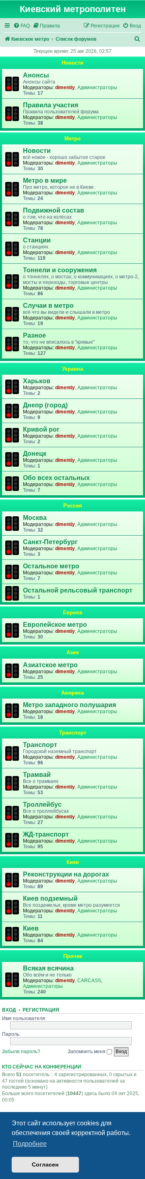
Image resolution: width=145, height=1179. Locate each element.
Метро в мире (45, 180)
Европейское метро (55, 624)
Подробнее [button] (30, 1143)
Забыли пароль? (21, 1051)
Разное (34, 335)
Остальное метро (51, 566)
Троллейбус (42, 804)
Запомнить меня (87, 1051)
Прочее (72, 956)
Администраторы (97, 87)
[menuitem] (21, 26)
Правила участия (50, 105)
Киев (72, 862)
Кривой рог (41, 429)
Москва (35, 517)
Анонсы (36, 75)
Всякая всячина (48, 968)
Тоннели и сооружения (60, 270)
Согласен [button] (45, 1164)
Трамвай (37, 774)
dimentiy (65, 87)
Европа (72, 612)
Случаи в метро (48, 305)
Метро (72, 139)
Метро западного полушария (69, 704)
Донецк (34, 453)
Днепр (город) (45, 405)
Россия (72, 506)
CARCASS (89, 980)
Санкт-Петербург (50, 541)
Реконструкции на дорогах (66, 874)
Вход (9, 1010)
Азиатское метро (50, 664)
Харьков (36, 381)
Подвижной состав (53, 210)
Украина (72, 369)
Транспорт (72, 733)
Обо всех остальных (56, 477)
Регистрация (41, 1010)
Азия (72, 652)
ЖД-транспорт (46, 834)
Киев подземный (50, 898)
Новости (72, 63)
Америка (72, 693)
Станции (37, 240)
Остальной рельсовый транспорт (78, 590)
